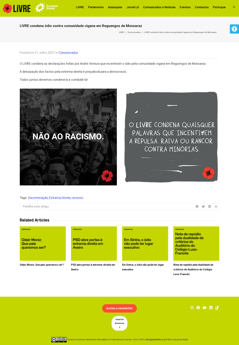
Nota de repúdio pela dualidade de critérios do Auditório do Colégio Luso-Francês (193, 269)
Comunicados (134, 32)
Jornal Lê (132, 7)
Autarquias (115, 7)
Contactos (202, 7)
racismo (77, 198)
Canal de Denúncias (119, 323)
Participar (219, 7)
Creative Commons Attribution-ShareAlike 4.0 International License (99, 339)
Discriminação (38, 198)
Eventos (185, 7)
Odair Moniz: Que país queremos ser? (42, 264)
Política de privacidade (177, 339)
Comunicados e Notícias (159, 7)
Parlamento (96, 7)
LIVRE (80, 7)
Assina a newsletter (119, 308)
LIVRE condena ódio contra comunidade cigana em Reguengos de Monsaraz (180, 32)
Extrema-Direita (60, 198)
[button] (234, 28)
